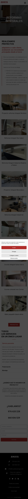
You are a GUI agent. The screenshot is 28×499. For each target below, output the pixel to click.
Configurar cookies (14, 255)
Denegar (14, 251)
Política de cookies (14, 258)
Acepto (14, 247)
